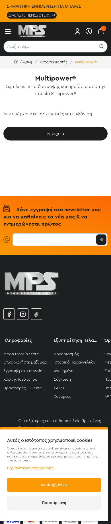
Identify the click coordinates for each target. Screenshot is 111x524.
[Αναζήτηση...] (101, 46)
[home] (23, 61)
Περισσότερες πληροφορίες (30, 468)
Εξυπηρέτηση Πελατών (75, 340)
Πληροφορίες (17, 340)
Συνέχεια (55, 134)
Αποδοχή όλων (54, 485)
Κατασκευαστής (53, 62)
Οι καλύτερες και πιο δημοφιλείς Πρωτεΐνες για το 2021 (61, 421)
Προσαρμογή (54, 503)
